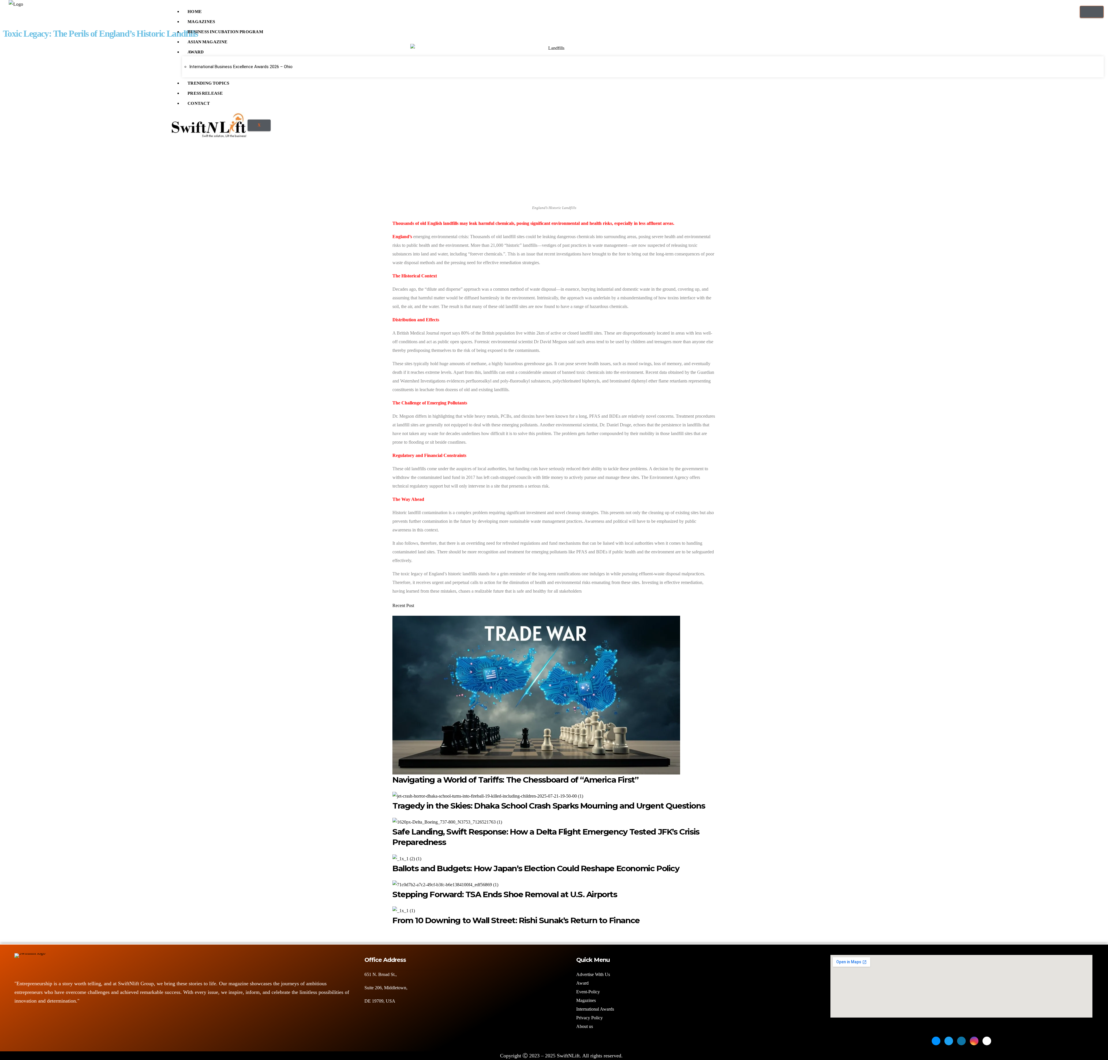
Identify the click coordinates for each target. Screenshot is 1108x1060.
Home (195, 10)
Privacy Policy (589, 1017)
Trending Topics (208, 81)
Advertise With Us (593, 974)
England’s (402, 236)
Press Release (205, 91)
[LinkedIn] (961, 1041)
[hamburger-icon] (1092, 12)
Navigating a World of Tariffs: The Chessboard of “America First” (515, 780)
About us (585, 1026)
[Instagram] (974, 1041)
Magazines (201, 20)
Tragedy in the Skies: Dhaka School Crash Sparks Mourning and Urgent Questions (548, 806)
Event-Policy (588, 991)
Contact (199, 101)
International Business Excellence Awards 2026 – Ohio (241, 66)
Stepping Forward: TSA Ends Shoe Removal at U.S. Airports (504, 894)
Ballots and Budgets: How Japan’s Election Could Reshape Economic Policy (536, 868)
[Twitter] (948, 1041)
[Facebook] (936, 1041)
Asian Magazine (207, 40)
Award (196, 50)
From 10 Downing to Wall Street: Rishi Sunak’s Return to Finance (516, 920)
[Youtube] (986, 1041)
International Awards (595, 1009)
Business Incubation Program (225, 30)
